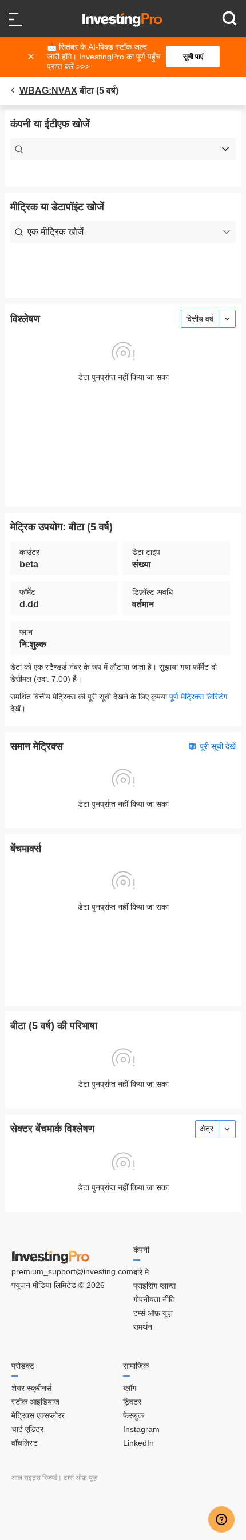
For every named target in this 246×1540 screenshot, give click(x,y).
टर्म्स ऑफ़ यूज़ (153, 1313)
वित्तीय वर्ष (199, 318)
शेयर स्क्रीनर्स (31, 1388)
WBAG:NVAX (48, 90)
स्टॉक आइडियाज (35, 1401)
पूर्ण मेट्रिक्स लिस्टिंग (198, 696)
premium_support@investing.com (72, 1271)
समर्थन (142, 1326)
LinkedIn (138, 1442)
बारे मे (141, 1272)
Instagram (141, 1429)
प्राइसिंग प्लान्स (154, 1285)
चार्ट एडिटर (27, 1429)
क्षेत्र (206, 1128)
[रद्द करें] (32, 56)
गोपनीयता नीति (154, 1299)
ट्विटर (132, 1401)
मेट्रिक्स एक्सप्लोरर (38, 1415)
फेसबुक (133, 1415)
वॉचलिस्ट (24, 1442)
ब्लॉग (129, 1388)
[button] (129, 56)
